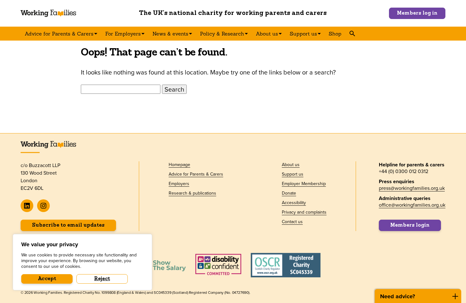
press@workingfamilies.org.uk (412, 187)
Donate (289, 193)
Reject (102, 278)
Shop (335, 33)
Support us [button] (303, 33)
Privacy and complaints (304, 212)
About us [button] (267, 33)
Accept (47, 278)
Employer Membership (304, 183)
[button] (352, 34)
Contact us (292, 221)
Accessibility (294, 202)
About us (291, 164)
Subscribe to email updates (68, 225)
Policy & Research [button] (222, 33)
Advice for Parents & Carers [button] (59, 33)
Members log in (417, 13)
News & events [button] (170, 33)
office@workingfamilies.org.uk (412, 204)
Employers (179, 183)
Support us (292, 174)
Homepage (179, 164)
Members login (410, 225)
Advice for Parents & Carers (196, 174)
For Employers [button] (123, 33)
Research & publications (192, 193)
